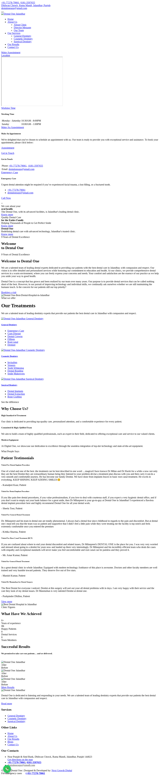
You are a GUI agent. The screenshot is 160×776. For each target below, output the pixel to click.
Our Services (14, 33)
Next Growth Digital (62, 770)
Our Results (13, 44)
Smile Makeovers (16, 373)
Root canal (13, 342)
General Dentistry (22, 36)
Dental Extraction (16, 394)
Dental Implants (15, 391)
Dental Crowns (15, 336)
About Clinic (20, 24)
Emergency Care (16, 330)
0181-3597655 (27, 2)
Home (11, 19)
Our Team (19, 30)
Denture (11, 344)
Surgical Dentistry (23, 41)
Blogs (10, 741)
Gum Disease (14, 333)
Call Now (6, 198)
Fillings (11, 339)
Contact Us (13, 47)
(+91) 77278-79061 (35, 773)
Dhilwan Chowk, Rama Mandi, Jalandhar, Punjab (25, 5)
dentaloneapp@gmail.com (14, 8)
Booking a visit (8, 292)
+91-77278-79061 (10, 2)
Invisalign (12, 362)
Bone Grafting (15, 396)
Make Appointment (10, 52)
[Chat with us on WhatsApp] (7, 769)
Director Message (22, 27)
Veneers (11, 365)
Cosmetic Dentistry (23, 38)
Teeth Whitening (16, 368)
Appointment (7, 147)
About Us (12, 22)
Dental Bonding (15, 371)
